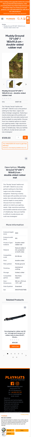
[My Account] (21, 18)
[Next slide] (26, 355)
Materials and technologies (13, 400)
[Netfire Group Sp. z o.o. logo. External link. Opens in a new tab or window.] (4, 416)
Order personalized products (13, 402)
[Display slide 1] (7, 353)
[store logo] (10, 19)
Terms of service (9, 410)
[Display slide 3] (15, 353)
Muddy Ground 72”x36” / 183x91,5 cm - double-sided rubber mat (15, 26)
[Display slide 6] (13, 357)
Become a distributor (11, 408)
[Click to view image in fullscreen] (15, 65)
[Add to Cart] (25, 137)
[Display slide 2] (11, 353)
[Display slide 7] (17, 357)
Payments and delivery (11, 404)
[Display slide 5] (22, 353)
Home (4, 24)
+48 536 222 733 (16, 392)
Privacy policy (25, 414)
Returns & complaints (11, 406)
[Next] (26, 84)
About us (7, 398)
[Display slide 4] (18, 353)
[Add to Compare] (26, 158)
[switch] (3, 435)
